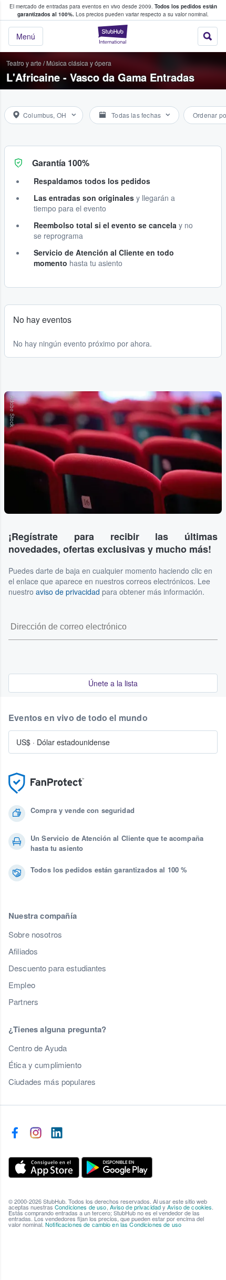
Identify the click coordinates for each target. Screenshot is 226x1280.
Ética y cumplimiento (44, 1065)
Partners (23, 1002)
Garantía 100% (60, 163)
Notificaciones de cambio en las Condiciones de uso (113, 1224)
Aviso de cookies (189, 1207)
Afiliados (23, 951)
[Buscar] (208, 36)
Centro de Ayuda (37, 1048)
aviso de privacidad (68, 591)
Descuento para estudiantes (57, 968)
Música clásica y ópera (78, 62)
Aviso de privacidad (135, 1207)
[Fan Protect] (46, 783)
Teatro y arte (24, 62)
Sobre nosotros (35, 934)
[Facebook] (14, 1133)
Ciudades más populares (52, 1082)
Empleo (21, 985)
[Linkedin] (56, 1133)
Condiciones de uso (81, 1207)
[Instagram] (35, 1133)
